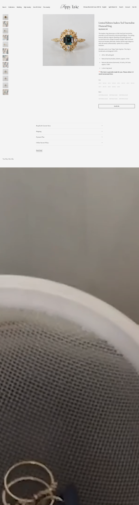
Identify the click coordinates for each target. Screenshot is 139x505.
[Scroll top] (135, 501)
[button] (92, 7)
